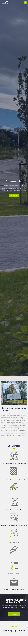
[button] (25, 2)
